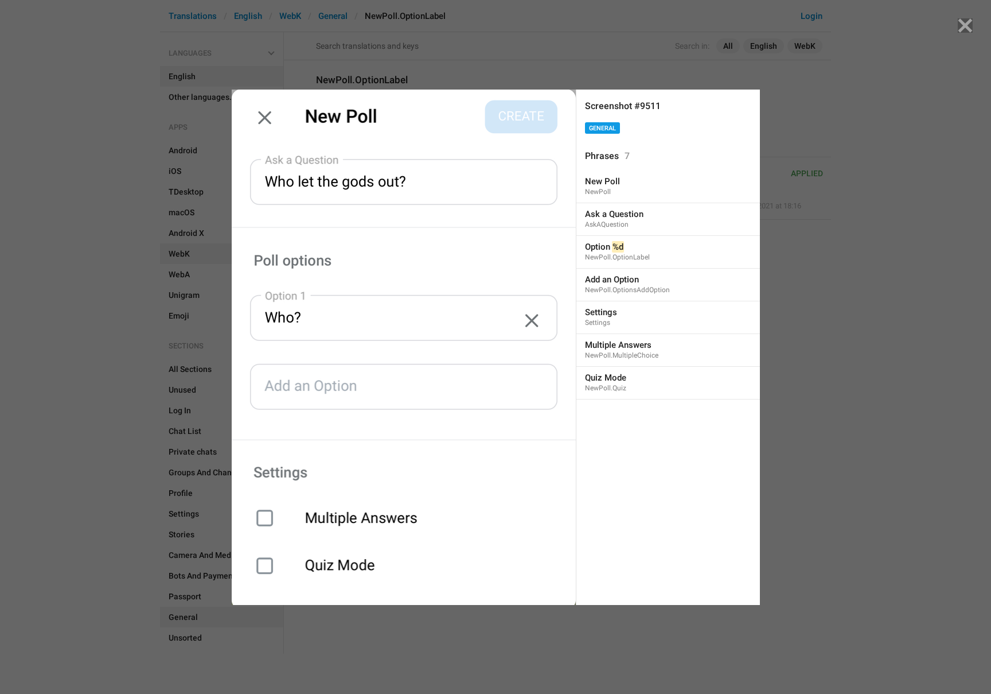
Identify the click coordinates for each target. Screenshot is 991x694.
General (602, 128)
